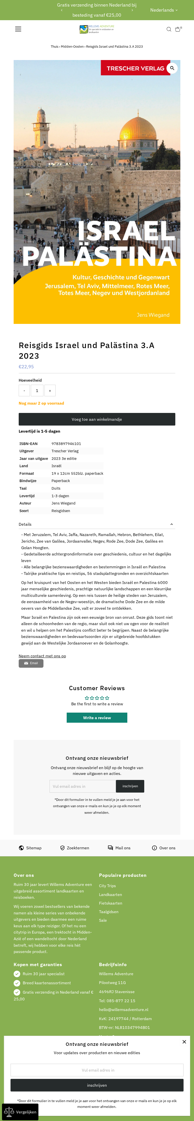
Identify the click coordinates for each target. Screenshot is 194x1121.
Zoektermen (78, 847)
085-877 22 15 (121, 1000)
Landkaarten (110, 894)
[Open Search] (169, 29)
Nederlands (162, 10)
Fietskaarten (110, 903)
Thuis (54, 46)
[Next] (132, 10)
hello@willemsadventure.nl (123, 1009)
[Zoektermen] (62, 848)
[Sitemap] (21, 848)
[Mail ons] (110, 848)
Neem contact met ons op (42, 656)
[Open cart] (177, 29)
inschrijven (130, 786)
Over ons (167, 847)
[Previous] (62, 10)
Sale (103, 920)
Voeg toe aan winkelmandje (97, 419)
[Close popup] (184, 1041)
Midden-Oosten (72, 46)
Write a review (97, 717)
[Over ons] (154, 848)
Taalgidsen (108, 911)
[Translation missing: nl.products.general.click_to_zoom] (172, 68)
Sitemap (33, 847)
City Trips (107, 885)
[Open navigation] (18, 29)
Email (34, 663)
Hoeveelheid (30, 380)
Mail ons (123, 847)
